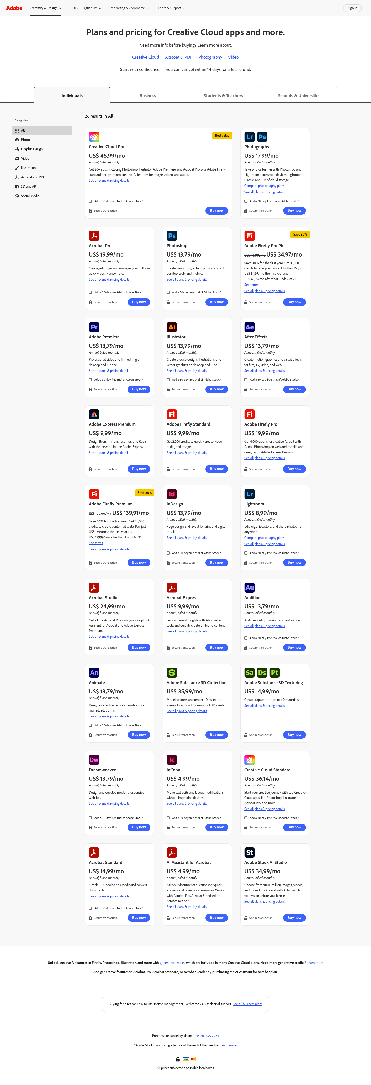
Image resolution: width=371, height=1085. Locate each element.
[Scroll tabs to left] (4, 95)
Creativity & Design (44, 8)
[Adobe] (14, 8)
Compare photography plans (264, 186)
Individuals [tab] (72, 95)
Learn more (315, 963)
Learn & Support (169, 8)
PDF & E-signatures (84, 8)
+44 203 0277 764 (206, 1036)
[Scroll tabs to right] (367, 95)
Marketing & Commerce (128, 8)
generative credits (172, 963)
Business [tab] (148, 95)
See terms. (251, 285)
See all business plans (247, 1004)
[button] (178, 1059)
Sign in (352, 8)
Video (233, 57)
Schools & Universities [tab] (299, 95)
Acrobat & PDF (178, 57)
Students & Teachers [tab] (223, 95)
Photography (210, 57)
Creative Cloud (145, 57)
